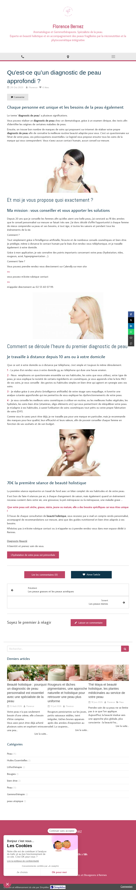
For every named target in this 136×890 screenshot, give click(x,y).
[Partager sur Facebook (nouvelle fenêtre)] (131, 314)
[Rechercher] (125, 649)
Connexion (126, 886)
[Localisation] (68, 56)
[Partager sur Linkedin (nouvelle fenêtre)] (131, 326)
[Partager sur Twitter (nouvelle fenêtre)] (131, 320)
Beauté (23, 541)
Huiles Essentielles (17, 760)
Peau (9, 753)
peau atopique (15, 801)
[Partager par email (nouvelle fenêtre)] (131, 338)
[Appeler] (22, 56)
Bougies (11, 774)
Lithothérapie (14, 767)
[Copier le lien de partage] (131, 343)
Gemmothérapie (16, 794)
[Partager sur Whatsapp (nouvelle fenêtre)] (131, 332)
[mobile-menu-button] (113, 56)
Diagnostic (13, 541)
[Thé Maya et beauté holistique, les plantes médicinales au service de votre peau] (108, 673)
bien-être (12, 780)
